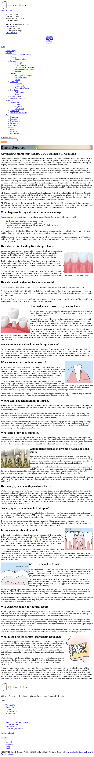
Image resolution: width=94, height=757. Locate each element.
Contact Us (10, 707)
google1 (49, 43)
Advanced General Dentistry (20, 55)
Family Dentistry (16, 96)
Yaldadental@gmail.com (14, 729)
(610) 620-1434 (11, 33)
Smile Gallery (10, 51)
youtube (49, 41)
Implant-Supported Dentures (25, 69)
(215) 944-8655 (11, 26)
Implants (18, 71)
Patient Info (14, 129)
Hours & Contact (7, 10)
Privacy (8, 709)
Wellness (13, 57)
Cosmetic (13, 73)
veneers (72, 612)
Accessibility (10, 713)
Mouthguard (19, 86)
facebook (49, 37)
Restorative (14, 61)
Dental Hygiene (20, 59)
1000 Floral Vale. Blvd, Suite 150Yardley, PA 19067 (18, 723)
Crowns (32, 311)
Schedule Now (6, 137)
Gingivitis (18, 84)
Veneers (17, 80)
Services (9, 53)
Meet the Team (15, 102)
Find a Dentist (15, 133)
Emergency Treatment (18, 98)
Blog (7, 115)
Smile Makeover (21, 78)
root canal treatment (42, 537)
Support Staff (19, 109)
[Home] (14, 8)
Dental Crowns (20, 65)
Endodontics (19, 92)
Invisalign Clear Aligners (24, 75)
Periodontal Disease (22, 88)
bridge (5, 287)
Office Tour (14, 111)
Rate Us (4, 738)
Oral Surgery (14, 90)
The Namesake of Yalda (18, 113)
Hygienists (18, 107)
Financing (13, 131)
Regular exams (6, 217)
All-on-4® (18, 63)
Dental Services (15, 121)
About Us (9, 100)
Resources (9, 127)
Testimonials (10, 705)
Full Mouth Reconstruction (24, 67)
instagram (49, 39)
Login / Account (11, 711)
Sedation (18, 94)
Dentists (18, 104)
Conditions (14, 82)
